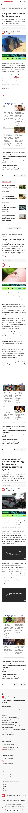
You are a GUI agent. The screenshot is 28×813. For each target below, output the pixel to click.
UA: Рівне (16, 76)
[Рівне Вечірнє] (10, 1)
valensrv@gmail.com (7, 720)
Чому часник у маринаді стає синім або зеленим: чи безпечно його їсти (9, 187)
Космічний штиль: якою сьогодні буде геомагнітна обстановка (9, 207)
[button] (3, 1)
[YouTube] (21, 796)
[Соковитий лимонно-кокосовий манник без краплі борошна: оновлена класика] (22, 196)
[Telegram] (25, 796)
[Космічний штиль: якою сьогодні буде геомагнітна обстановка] (22, 207)
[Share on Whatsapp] (14, 810)
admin (7, 31)
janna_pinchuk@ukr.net (7, 727)
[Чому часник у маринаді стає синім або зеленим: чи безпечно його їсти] (22, 187)
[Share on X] (10, 810)
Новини (4, 10)
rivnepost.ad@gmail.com (19, 729)
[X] (19, 796)
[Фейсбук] (17, 796)
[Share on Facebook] (7, 810)
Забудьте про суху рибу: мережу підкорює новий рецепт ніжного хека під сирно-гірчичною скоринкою (8, 219)
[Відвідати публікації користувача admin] (3, 32)
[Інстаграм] (23, 796)
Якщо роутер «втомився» (10, 165)
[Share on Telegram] (17, 810)
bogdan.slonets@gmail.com (8, 724)
